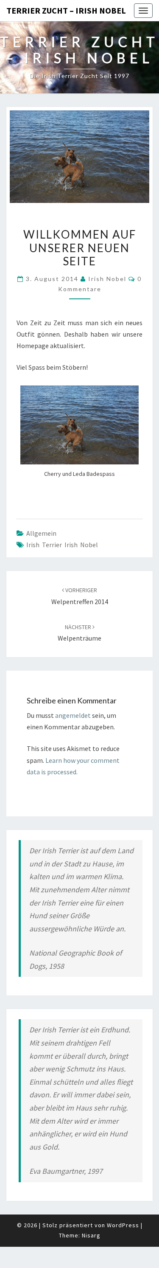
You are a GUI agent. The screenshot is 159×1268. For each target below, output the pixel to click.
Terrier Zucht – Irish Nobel (66, 10)
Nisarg (91, 1235)
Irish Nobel (107, 278)
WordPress (123, 1225)
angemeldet (73, 715)
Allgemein (41, 533)
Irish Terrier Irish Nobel (62, 544)
